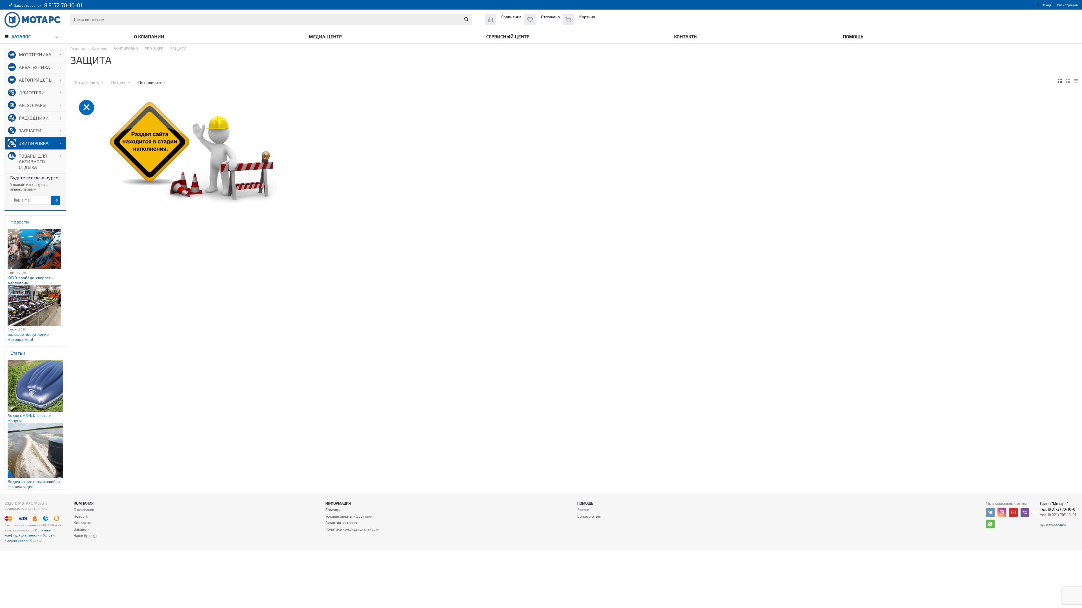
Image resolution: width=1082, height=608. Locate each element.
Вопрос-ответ (589, 516)
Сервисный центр (507, 36)
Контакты (686, 36)
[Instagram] (1001, 512)
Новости (81, 516)
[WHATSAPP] (990, 524)
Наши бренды (85, 535)
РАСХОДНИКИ (34, 117)
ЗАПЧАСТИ (30, 130)
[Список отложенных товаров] (543, 24)
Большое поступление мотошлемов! (28, 337)
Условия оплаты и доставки (348, 516)
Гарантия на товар (341, 522)
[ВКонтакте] (990, 512)
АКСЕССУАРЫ (32, 105)
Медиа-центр (325, 36)
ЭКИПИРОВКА (33, 143)
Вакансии (82, 529)
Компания (84, 503)
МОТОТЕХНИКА (35, 54)
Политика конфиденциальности (352, 529)
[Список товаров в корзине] (579, 22)
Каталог (21, 36)
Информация (338, 503)
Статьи (583, 510)
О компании (149, 36)
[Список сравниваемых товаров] (504, 24)
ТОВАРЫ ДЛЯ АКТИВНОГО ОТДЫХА (33, 161)
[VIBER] (1025, 512)
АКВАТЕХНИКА (34, 67)
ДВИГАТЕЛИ (32, 92)
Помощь (853, 36)
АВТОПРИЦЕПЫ (36, 79)
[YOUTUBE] (1013, 512)
